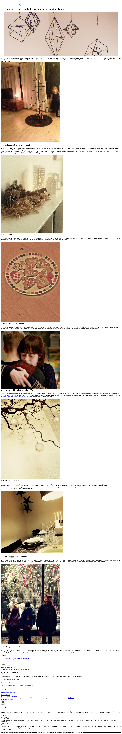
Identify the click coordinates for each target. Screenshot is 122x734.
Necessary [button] (3, 715)
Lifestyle (15, 669)
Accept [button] (66, 698)
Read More (71, 698)
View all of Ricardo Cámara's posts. (10, 679)
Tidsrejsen (9, 396)
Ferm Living (110, 151)
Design (10, 669)
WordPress (14, 696)
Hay (104, 151)
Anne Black (12, 487)
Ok (81, 732)
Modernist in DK (5, 2)
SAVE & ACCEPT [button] (6, 729)
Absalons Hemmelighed (20, 396)
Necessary (5, 717)
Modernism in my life (24, 669)
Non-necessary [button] (4, 723)
